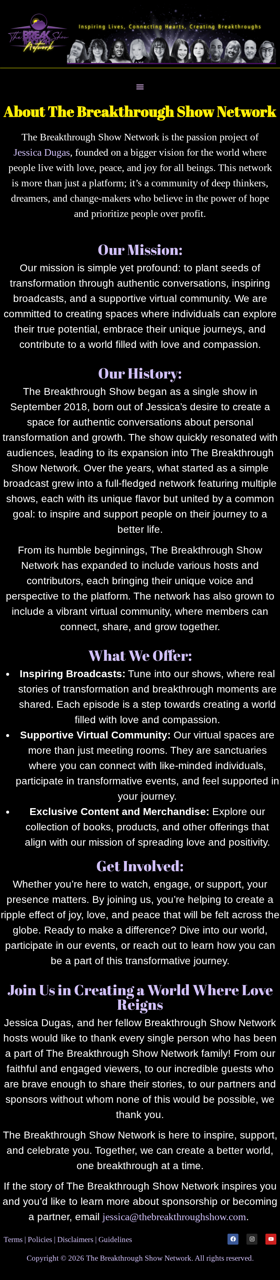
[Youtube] (270, 1239)
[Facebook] (233, 1239)
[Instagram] (251, 1239)
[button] (140, 87)
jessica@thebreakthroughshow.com (174, 1216)
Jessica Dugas (41, 152)
